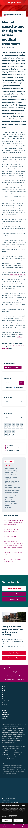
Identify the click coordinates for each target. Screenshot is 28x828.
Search (7, 378)
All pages (9, 387)
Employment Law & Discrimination (12, 482)
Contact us (20, 679)
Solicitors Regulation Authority (11, 756)
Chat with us (14, 599)
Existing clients (9, 679)
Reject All (18, 820)
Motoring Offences (11, 492)
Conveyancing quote (14, 675)
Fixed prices (5, 695)
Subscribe (10, 445)
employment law (6, 740)
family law (8, 736)
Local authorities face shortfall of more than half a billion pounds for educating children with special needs (13, 544)
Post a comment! (14, 367)
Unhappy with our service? (10, 802)
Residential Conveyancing (10, 500)
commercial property (11, 742)
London (4, 712)
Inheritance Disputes (12, 487)
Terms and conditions (8, 798)
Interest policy (6, 800)
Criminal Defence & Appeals (12, 478)
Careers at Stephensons (14, 672)
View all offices (14, 653)
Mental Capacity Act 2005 (17, 274)
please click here (13, 816)
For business (6, 691)
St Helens (5, 716)
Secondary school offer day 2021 (13, 553)
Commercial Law (11, 468)
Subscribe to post (13, 450)
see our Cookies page (13, 815)
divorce (13, 736)
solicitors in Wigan (12, 730)
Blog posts (19, 387)
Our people (5, 697)
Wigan (4, 718)
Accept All (6, 820)
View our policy (14, 773)
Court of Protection (12, 475)
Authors (8, 397)
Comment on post (13, 448)
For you (4, 689)
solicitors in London (12, 728)
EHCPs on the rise (10, 536)
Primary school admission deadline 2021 (12, 560)
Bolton (4, 710)
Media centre (6, 701)
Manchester (5, 714)
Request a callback (14, 594)
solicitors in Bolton (8, 726)
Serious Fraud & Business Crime (13, 504)
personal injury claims (16, 734)
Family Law (9, 485)
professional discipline (15, 738)
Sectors (4, 693)
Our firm (4, 699)
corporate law (13, 740)
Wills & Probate (10, 508)
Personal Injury (10, 495)
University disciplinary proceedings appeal (11, 530)
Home (5, 12)
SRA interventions (19, 668)
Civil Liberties (8, 16)
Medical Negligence (12, 490)
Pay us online (7, 668)
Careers (4, 703)
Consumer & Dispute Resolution (12, 471)
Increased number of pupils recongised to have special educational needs (13, 522)
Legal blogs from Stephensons (13, 14)
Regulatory (9, 497)
